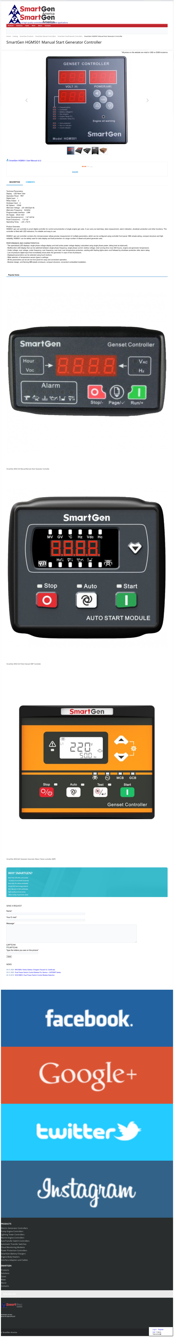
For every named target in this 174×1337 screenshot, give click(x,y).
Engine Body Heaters (10, 1257)
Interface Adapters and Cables (14, 1260)
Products (10, 25)
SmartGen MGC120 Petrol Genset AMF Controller (24, 664)
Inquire (75, 172)
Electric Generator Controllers (14, 1228)
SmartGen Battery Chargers (13, 1253)
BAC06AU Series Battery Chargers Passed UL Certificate (35, 969)
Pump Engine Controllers (12, 1231)
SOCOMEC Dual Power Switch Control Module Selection (35, 975)
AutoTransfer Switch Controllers (15, 1241)
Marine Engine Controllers (12, 1237)
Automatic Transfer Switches (13, 1244)
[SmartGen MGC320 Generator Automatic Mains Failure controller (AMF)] (87, 762)
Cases (27, 25)
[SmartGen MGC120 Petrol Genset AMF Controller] (87, 567)
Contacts (48, 25)
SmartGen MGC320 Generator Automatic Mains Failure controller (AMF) (31, 859)
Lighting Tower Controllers (13, 1234)
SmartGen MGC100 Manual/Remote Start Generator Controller (28, 469)
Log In (155, 1329)
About (40, 25)
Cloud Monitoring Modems (13, 1247)
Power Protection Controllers (14, 1250)
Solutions (19, 25)
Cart (154, 1332)
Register (161, 1329)
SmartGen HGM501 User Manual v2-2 (25, 160)
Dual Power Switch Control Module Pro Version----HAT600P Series (38, 972)
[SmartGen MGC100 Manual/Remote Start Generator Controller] (87, 372)
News (33, 25)
